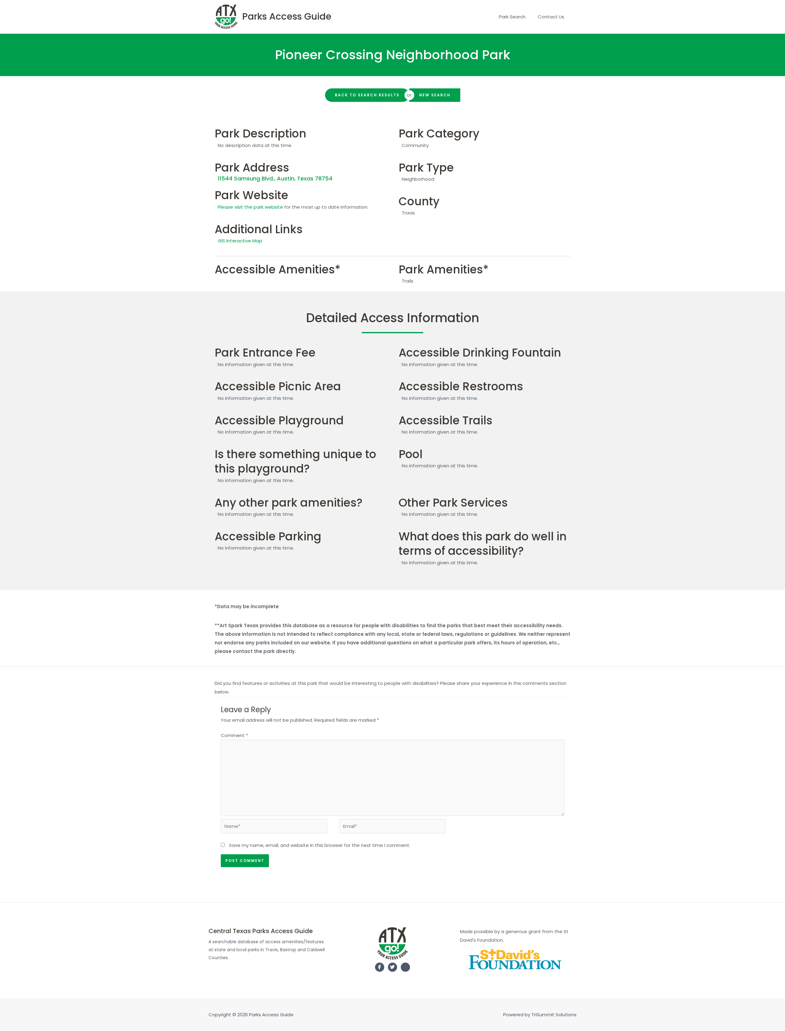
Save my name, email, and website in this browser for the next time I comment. (319, 845)
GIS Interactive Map (240, 240)
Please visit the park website (250, 207)
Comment (234, 735)
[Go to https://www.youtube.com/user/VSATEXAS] (405, 969)
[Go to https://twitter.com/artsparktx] (392, 967)
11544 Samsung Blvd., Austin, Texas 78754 (275, 178)
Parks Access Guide (286, 16)
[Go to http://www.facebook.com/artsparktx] (379, 967)
